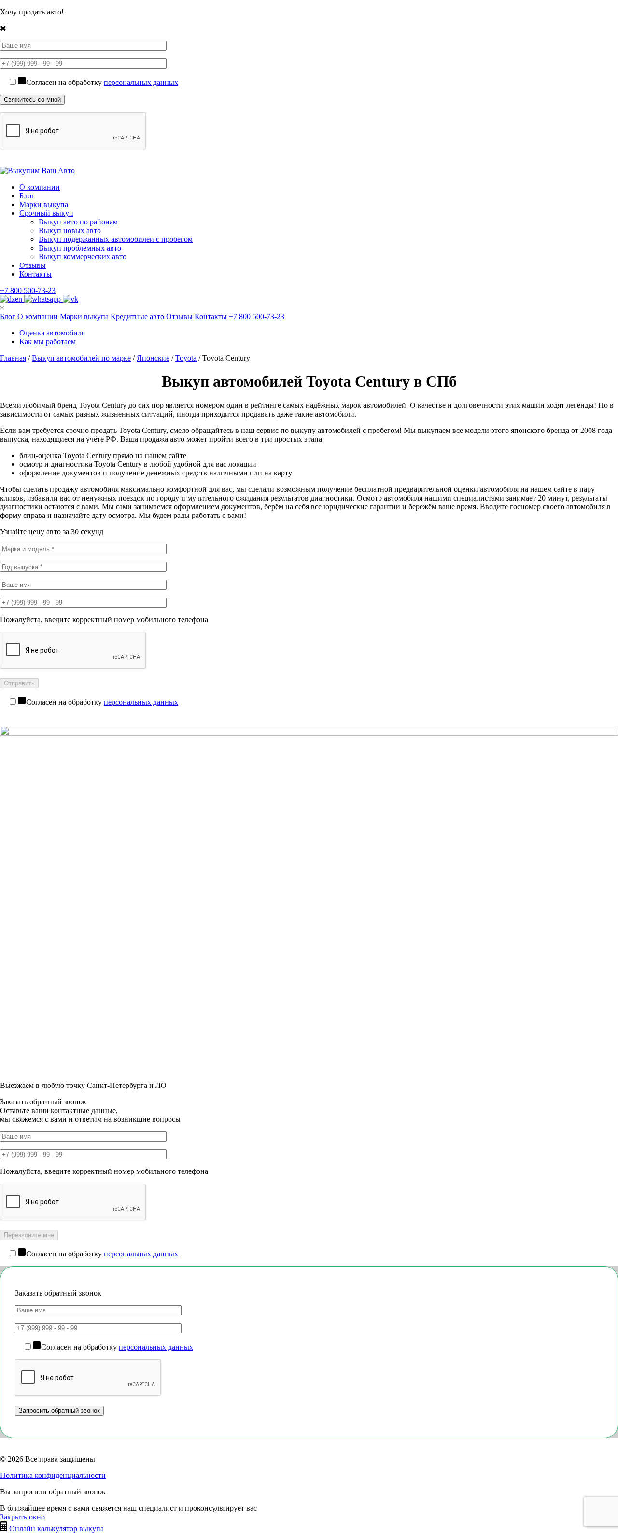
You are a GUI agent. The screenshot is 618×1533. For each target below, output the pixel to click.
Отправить (19, 683)
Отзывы (32, 265)
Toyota (186, 358)
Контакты (35, 274)
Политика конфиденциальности (53, 1475)
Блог (27, 196)
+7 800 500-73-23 (28, 290)
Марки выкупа (43, 204)
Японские (153, 358)
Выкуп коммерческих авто (82, 256)
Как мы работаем (47, 341)
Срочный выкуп (46, 213)
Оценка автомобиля (52, 333)
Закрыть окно (22, 1517)
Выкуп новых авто (70, 230)
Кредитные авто (137, 316)
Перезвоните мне (29, 1235)
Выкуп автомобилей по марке (81, 358)
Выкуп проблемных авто (80, 248)
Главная (13, 358)
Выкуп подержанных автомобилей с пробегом (116, 239)
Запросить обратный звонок (59, 1410)
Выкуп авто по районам (78, 222)
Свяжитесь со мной (32, 99)
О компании (39, 187)
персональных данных (141, 82)
